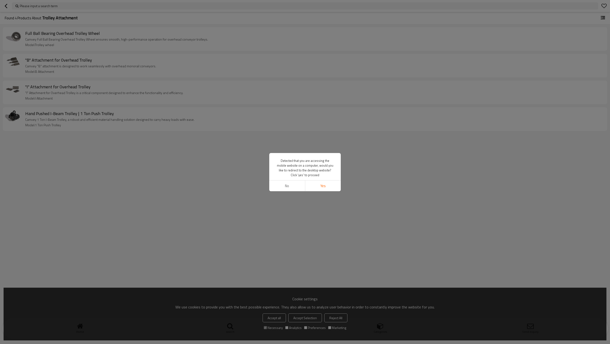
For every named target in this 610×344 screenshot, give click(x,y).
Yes (323, 186)
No (287, 186)
